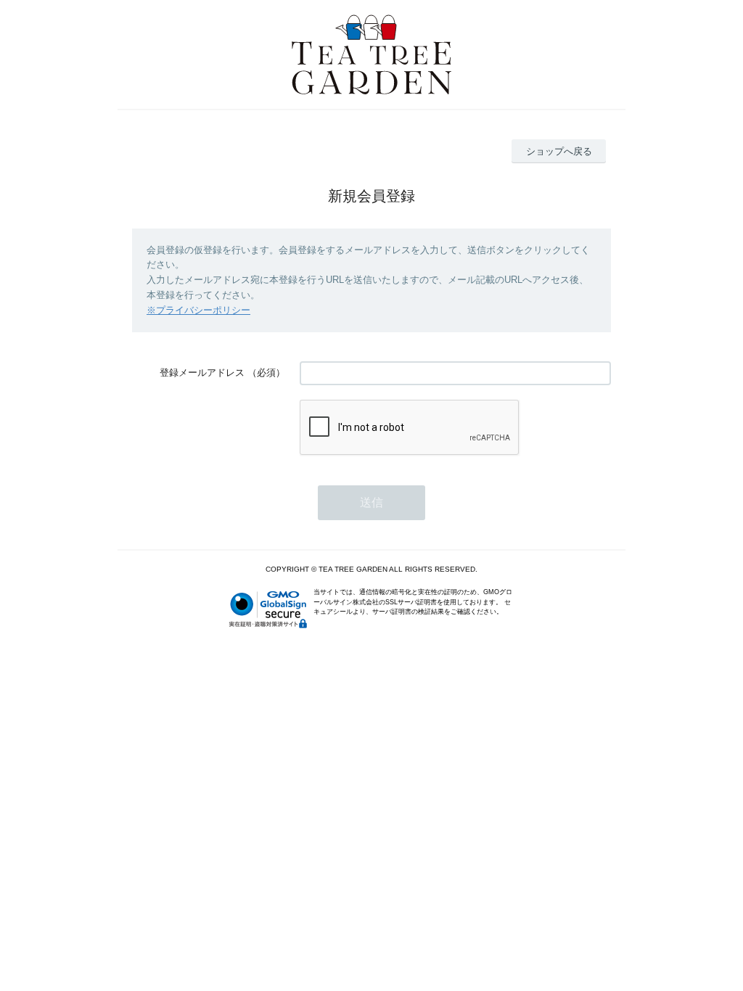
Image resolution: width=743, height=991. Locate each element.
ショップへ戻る (559, 151)
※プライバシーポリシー (198, 310)
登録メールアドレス (202, 372)
